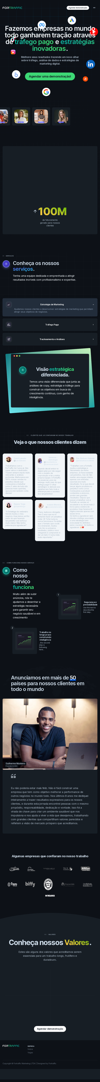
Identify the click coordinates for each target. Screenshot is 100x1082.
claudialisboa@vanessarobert (51, 463)
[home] (12, 7)
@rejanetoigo (19, 506)
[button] (94, 8)
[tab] (50, 307)
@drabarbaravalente (85, 460)
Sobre (30, 1049)
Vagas (30, 1052)
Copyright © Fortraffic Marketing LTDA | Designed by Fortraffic (29, 1063)
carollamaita (21, 460)
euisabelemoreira (54, 507)
